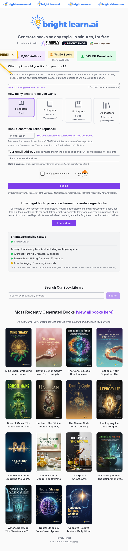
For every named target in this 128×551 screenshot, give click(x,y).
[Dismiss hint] (13, 55)
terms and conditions (80, 193)
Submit (64, 185)
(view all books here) (95, 312)
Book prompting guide (19, 87)
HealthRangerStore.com (72, 208)
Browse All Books (61, 60)
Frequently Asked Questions (104, 193)
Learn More (64, 223)
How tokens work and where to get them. (73, 141)
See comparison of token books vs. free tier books (65, 135)
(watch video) (38, 87)
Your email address (62, 151)
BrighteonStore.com (101, 208)
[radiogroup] (64, 111)
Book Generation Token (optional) (32, 129)
